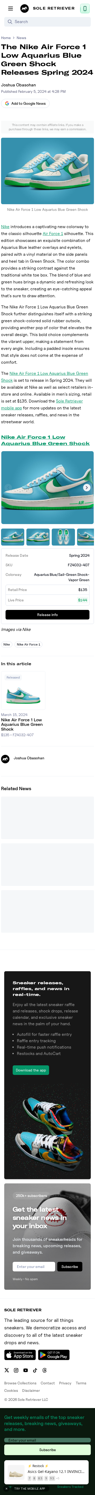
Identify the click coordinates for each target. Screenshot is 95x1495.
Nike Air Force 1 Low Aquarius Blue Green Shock (45, 440)
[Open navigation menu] (10, 8)
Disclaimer (31, 1390)
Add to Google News (28, 103)
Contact (48, 1383)
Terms (81, 1383)
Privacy (65, 1383)
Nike (5, 226)
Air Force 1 (53, 233)
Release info (47, 614)
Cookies (11, 1390)
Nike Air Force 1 (28, 644)
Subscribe (69, 1266)
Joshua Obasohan (18, 84)
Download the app (31, 1070)
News (21, 37)
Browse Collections (20, 1383)
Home (6, 37)
